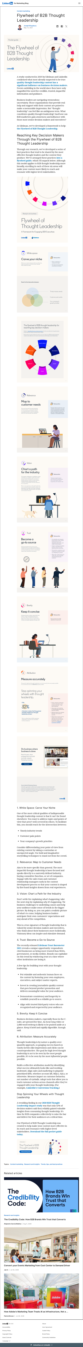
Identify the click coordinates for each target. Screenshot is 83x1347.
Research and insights (32, 1164)
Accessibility (6, 1327)
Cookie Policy (46, 1330)
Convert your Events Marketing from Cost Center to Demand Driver (37, 1265)
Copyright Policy (7, 1334)
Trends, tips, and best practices (51, 1164)
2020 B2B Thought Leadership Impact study (38, 1104)
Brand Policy (46, 1334)
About (44, 1323)
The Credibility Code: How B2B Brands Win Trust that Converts (35, 1219)
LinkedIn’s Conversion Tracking (42, 1087)
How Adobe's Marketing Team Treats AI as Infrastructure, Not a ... (36, 1311)
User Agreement (47, 1327)
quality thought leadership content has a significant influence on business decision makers (42, 84)
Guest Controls (6, 1337)
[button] (57, 26)
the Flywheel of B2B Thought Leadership (37, 128)
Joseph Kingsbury (30, 26)
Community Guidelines (49, 1337)
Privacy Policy (6, 1330)
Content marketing (23, 11)
